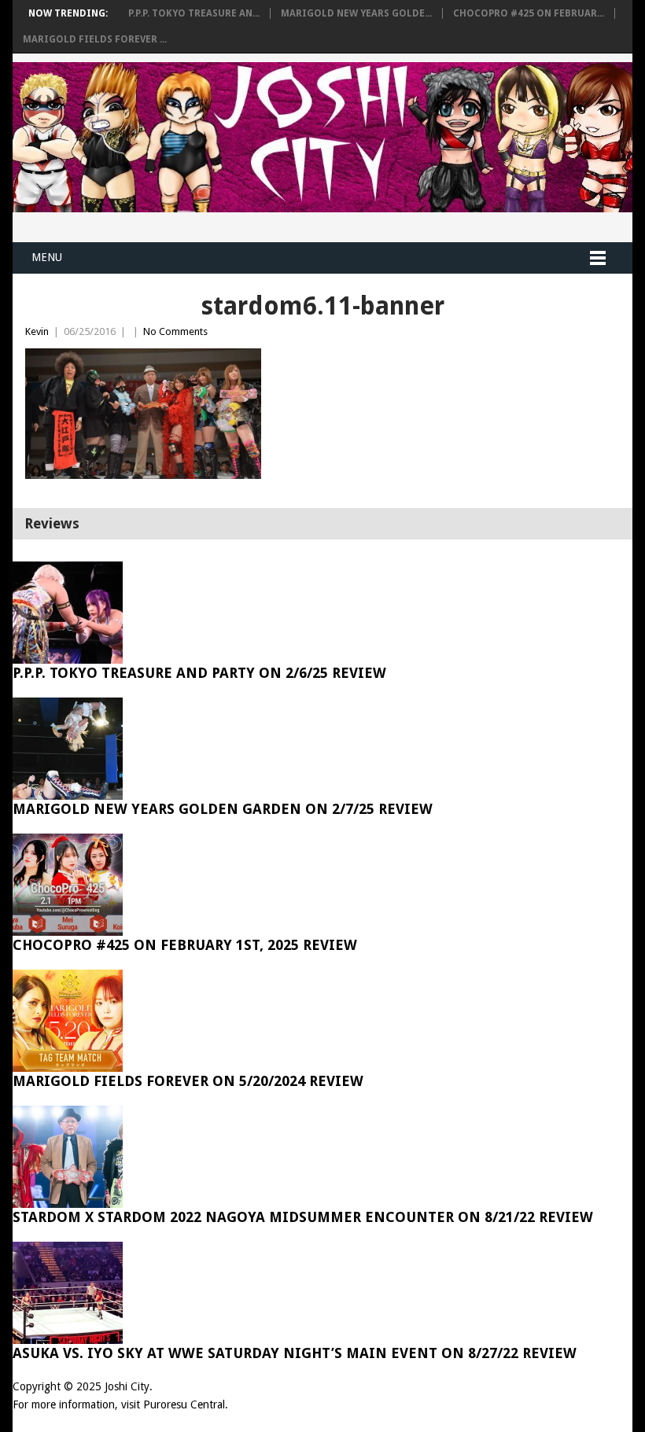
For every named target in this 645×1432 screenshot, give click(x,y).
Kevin (37, 331)
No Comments (175, 331)
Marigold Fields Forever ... (95, 39)
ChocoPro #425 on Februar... (528, 13)
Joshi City (127, 1386)
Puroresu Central (184, 1404)
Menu (46, 257)
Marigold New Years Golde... (356, 13)
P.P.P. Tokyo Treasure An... (194, 13)
